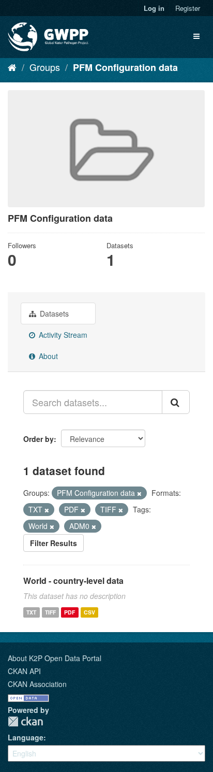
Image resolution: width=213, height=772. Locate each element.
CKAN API (24, 671)
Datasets (53, 313)
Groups (44, 67)
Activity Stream (62, 335)
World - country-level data (73, 581)
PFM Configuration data (125, 67)
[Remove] (139, 493)
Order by (38, 439)
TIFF (50, 612)
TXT (31, 612)
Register (187, 8)
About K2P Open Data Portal (54, 658)
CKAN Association (37, 684)
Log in (154, 8)
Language (25, 737)
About (47, 356)
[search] (176, 402)
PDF (69, 612)
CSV (89, 612)
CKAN (25, 721)
